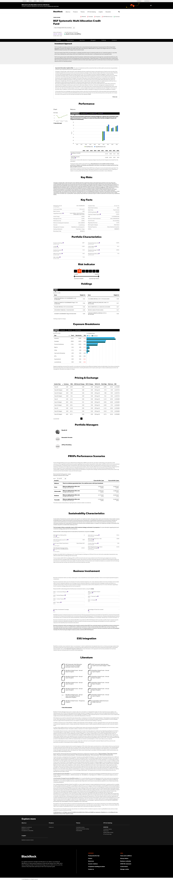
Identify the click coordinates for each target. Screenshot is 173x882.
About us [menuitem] (68, 11)
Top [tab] (55, 289)
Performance (70, 40)
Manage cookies (124, 869)
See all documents (67, 707)
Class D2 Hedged (58, 393)
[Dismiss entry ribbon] (151, 5)
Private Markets (79, 830)
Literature (114, 40)
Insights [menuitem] (101, 11)
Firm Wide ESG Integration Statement (72, 648)
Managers (93, 40)
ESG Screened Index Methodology (83, 754)
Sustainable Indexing (107, 829)
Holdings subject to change (59, 318)
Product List (51, 827)
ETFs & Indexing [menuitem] (91, 11)
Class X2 (56, 408)
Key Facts (82, 40)
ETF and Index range (107, 834)
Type (55, 335)
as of (54, 478)
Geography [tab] (62, 330)
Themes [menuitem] (83, 11)
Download (117, 16)
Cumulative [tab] (92, 113)
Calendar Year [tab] (75, 113)
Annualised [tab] (83, 113)
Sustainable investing (80, 827)
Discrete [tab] (100, 113)
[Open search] (119, 11)
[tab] (61, 117)
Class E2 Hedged (58, 396)
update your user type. (53, 6)
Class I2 (56, 399)
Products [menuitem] (75, 11)
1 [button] (81, 418)
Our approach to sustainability (27, 830)
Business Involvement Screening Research (66, 754)
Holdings (103, 40)
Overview (58, 40)
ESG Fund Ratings (102, 753)
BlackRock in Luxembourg (27, 827)
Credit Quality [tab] (78, 330)
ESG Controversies (95, 754)
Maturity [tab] (70, 330)
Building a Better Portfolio (108, 832)
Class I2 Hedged (58, 402)
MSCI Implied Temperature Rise (106, 754)
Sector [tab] (56, 330)
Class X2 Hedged (58, 411)
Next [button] (82, 418)
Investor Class (57, 384)
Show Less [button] (115, 96)
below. (93, 531)
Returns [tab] (72, 109)
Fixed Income (106, 830)
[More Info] (86, 113)
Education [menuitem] (108, 11)
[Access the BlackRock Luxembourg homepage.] (29, 857)
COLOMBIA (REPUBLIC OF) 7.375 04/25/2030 (98, 298)
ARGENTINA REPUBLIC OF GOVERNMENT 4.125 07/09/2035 (65, 299)
